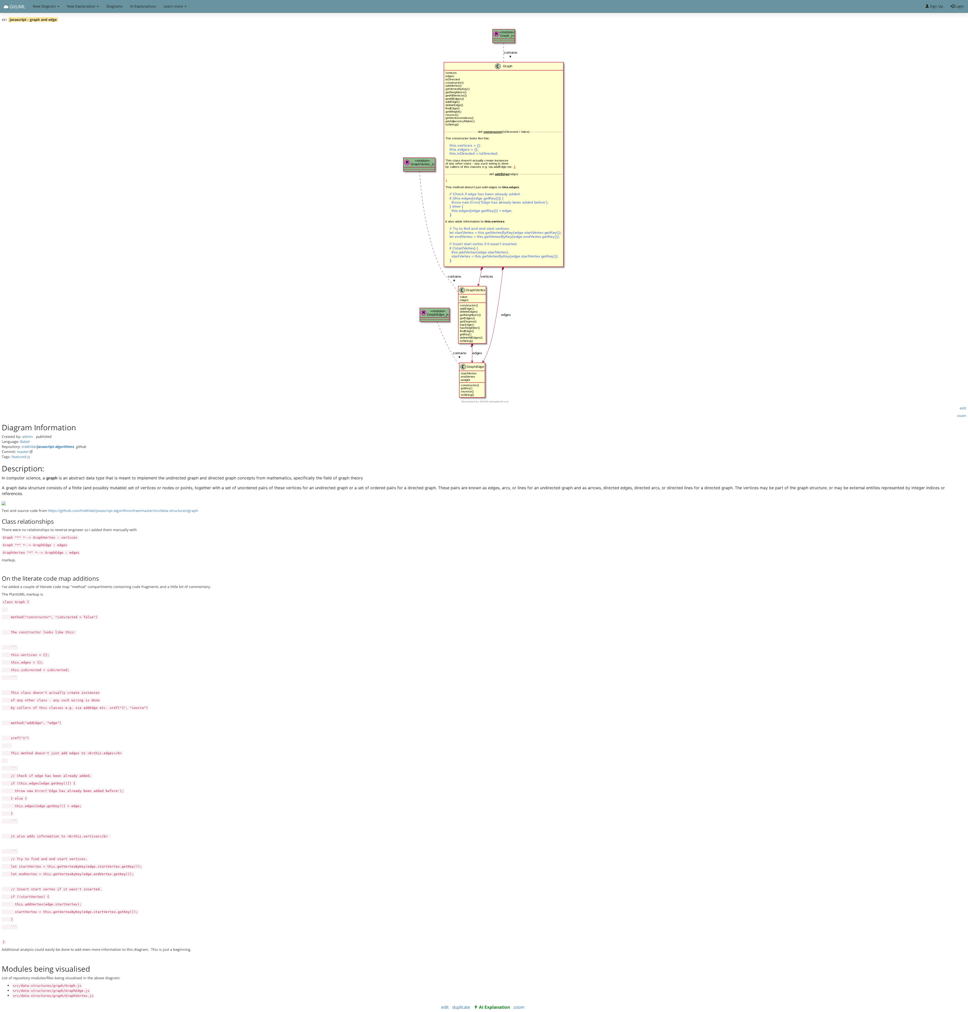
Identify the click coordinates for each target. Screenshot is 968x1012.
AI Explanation (494, 1007)
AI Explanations (143, 6)
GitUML (16, 7)
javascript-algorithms (55, 446)
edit (963, 408)
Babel (25, 441)
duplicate (461, 1007)
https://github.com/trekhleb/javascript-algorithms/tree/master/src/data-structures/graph (123, 510)
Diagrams (114, 6)
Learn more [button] (174, 6)
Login (959, 6)
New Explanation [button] (81, 6)
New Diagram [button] (45, 6)
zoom (961, 415)
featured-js (21, 456)
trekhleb (29, 446)
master (23, 451)
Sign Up (936, 6)
